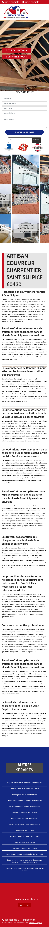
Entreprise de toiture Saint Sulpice (24, 848)
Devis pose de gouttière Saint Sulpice (24, 818)
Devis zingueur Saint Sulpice (24, 842)
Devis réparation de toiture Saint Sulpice (24, 824)
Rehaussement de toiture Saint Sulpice (24, 789)
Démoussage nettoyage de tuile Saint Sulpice (24, 800)
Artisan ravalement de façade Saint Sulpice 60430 (24, 854)
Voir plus (24, 905)
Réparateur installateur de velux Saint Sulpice (24, 783)
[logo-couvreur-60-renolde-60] (16, 11)
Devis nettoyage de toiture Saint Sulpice (24, 836)
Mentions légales (35, 923)
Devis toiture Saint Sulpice (24, 830)
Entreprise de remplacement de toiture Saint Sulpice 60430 (24, 869)
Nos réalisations (16, 50)
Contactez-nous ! (16, 57)
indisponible (12, 2)
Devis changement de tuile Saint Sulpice (24, 806)
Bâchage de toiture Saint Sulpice (24, 795)
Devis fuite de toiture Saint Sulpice (24, 812)
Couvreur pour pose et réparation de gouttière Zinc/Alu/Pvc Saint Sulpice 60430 (24, 861)
